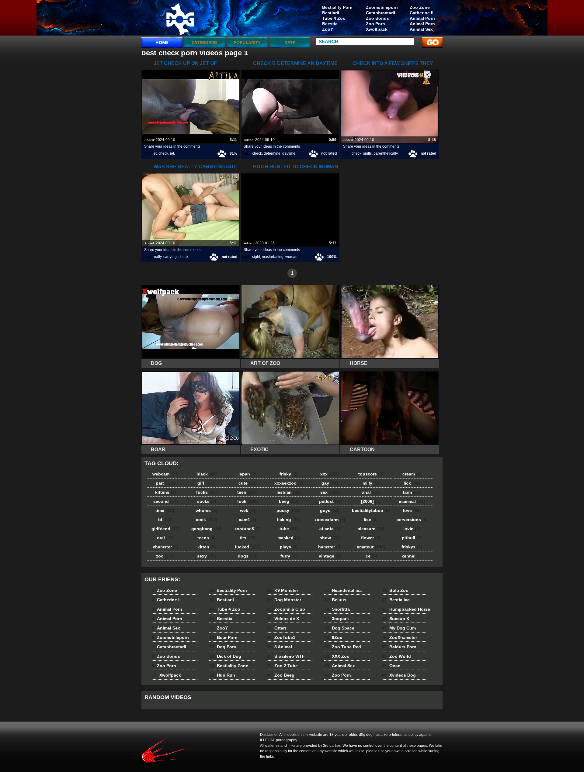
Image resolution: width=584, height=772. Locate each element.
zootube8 (248, 528)
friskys (411, 546)
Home (162, 42)
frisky (289, 474)
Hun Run (222, 675)
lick (412, 483)
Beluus (335, 599)
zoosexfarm (330, 519)
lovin (411, 528)
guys (329, 510)
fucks (206, 492)
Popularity (247, 42)
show (330, 537)
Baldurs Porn (399, 646)
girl (206, 483)
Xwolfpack (377, 29)
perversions (412, 519)
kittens (165, 492)
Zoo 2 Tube (282, 665)
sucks (206, 501)
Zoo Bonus (377, 18)
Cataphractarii (380, 12)
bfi (165, 519)
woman (291, 257)
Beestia (330, 23)
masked (288, 537)
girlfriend (165, 528)
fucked (248, 546)
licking (288, 519)
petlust (329, 501)
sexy (206, 556)
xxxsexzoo (288, 483)
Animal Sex (421, 29)
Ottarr (276, 628)
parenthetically (386, 153)
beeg (288, 501)
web (247, 510)
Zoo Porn (375, 23)
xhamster (166, 546)
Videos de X (283, 618)
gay (330, 483)
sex (329, 492)
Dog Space (339, 628)
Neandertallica (343, 590)
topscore (371, 474)
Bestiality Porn (337, 7)
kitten (206, 546)
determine (272, 153)
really (157, 257)
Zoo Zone (420, 7)
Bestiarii (330, 12)
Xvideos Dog (399, 675)
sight (256, 257)
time (165, 510)
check (163, 153)
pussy (288, 510)
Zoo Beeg (280, 675)
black (206, 474)
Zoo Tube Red (342, 646)
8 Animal (279, 646)
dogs (248, 556)
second (165, 501)
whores (206, 510)
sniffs (367, 153)
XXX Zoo (336, 656)
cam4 (247, 519)
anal (371, 492)
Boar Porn (223, 637)
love (412, 510)
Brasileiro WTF (286, 656)
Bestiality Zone (228, 665)
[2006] (371, 501)
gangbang (206, 528)
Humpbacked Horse (406, 609)
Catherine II (421, 12)
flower (371, 537)
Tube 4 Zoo (334, 18)
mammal (412, 501)
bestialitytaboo (371, 510)
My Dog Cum (399, 628)
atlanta (329, 528)
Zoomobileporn (382, 7)
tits (247, 537)
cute (247, 483)
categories (204, 42)
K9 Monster (282, 590)
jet (155, 153)
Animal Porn (422, 18)
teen (247, 492)
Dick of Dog (225, 656)
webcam (165, 474)
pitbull (412, 537)
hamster (330, 546)
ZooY (327, 29)
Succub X (395, 618)
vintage (330, 556)
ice (370, 556)
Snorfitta (337, 609)
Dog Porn (222, 646)
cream (412, 474)
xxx (329, 474)
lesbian (288, 492)
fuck (247, 501)
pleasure (370, 528)
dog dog (180, 19)
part (165, 483)
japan (247, 474)
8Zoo (333, 637)
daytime (288, 153)
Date (289, 42)
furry (288, 556)
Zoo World (396, 656)
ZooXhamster (399, 637)
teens (206, 537)
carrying (170, 257)
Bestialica (396, 599)
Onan (391, 665)
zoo (165, 556)
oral (165, 537)
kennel (411, 556)
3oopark (336, 618)
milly (371, 483)
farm (412, 492)
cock (206, 519)
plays (289, 546)
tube (289, 528)
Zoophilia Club (286, 609)
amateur (371, 546)
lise (371, 519)
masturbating (272, 257)
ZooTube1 (281, 637)
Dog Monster (284, 599)
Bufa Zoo (395, 590)
